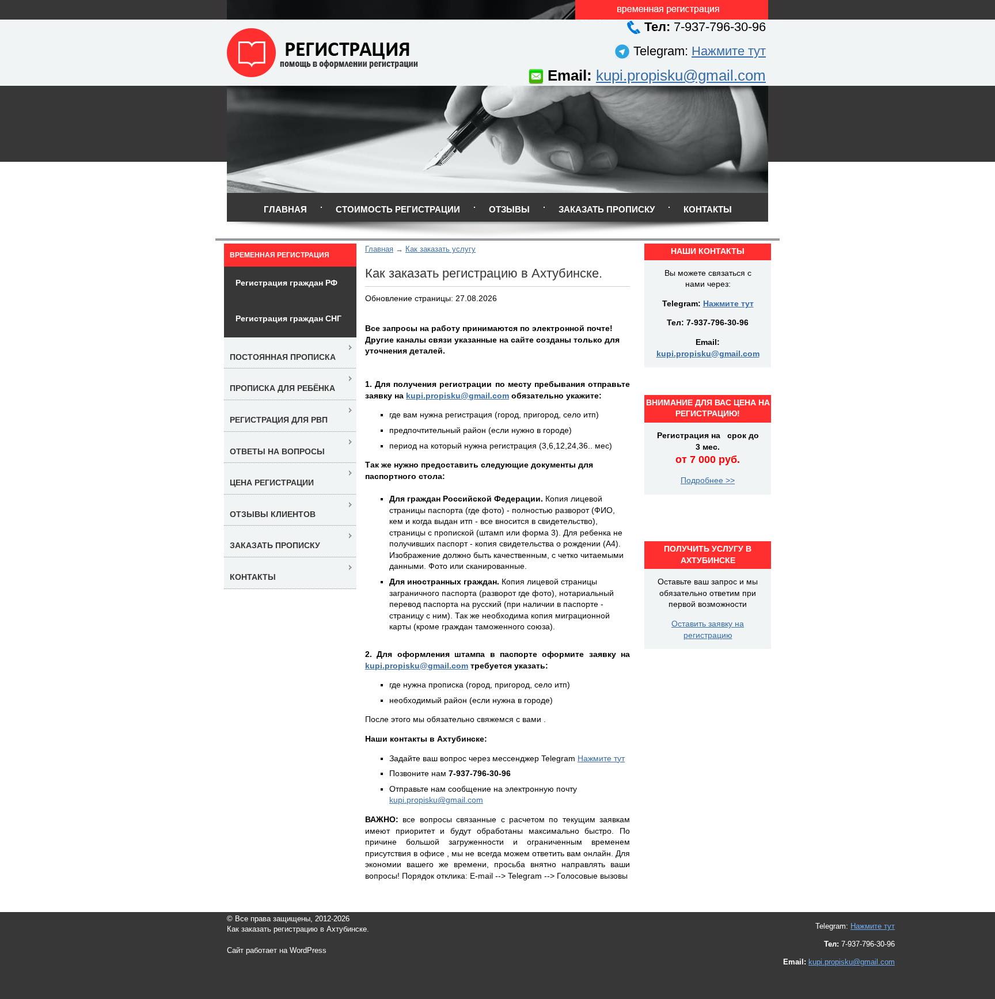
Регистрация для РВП (279, 419)
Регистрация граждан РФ (286, 282)
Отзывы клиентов (273, 514)
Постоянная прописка (283, 357)
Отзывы (509, 209)
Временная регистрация (279, 255)
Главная (285, 209)
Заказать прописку (607, 209)
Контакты (707, 209)
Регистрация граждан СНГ (288, 318)
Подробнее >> (708, 480)
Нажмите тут (729, 51)
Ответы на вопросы (277, 451)
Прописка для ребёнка (282, 388)
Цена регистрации (272, 482)
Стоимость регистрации (398, 209)
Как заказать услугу (440, 249)
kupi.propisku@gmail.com (681, 75)
